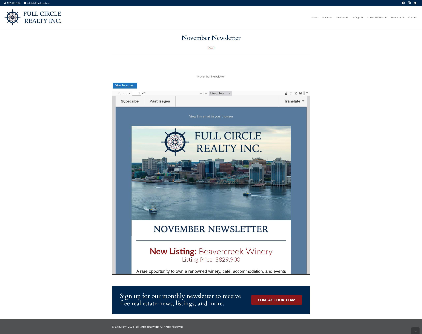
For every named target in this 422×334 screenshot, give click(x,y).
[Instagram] (409, 3)
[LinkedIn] (415, 3)
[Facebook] (403, 3)
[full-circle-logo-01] (32, 17)
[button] (346, 17)
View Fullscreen (124, 85)
